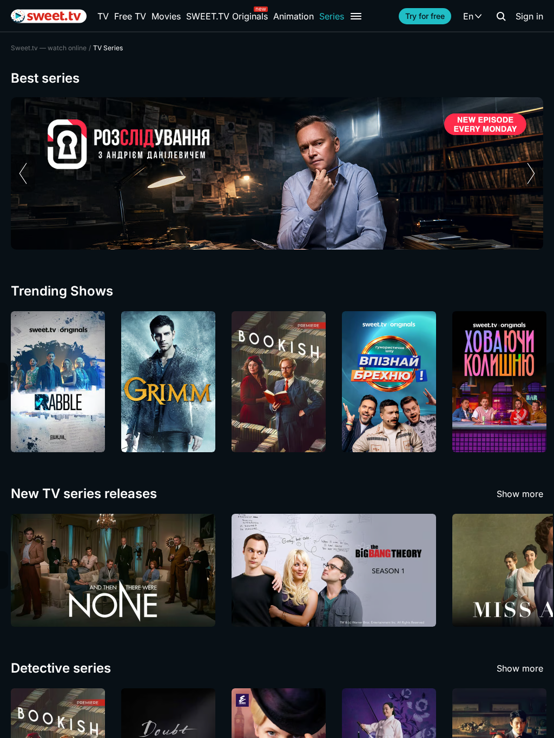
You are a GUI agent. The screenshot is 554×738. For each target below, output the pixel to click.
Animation (293, 16)
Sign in (529, 16)
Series (331, 16)
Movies (166, 16)
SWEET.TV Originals (227, 16)
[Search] (500, 16)
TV (103, 16)
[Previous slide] (23, 173)
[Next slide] (531, 173)
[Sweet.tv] (49, 16)
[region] (277, 173)
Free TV (130, 16)
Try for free (425, 16)
